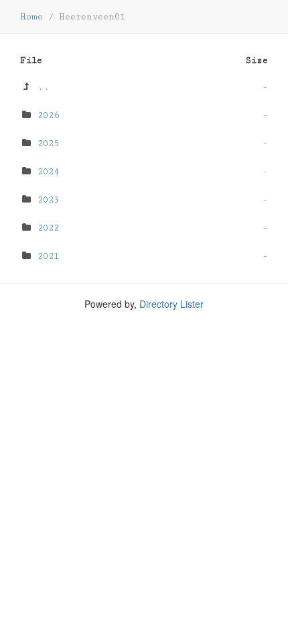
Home (31, 16)
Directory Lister (171, 303)
